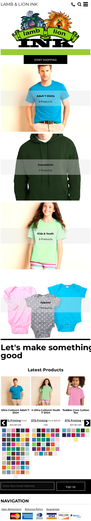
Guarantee (52, 509)
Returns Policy (34, 509)
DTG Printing (12, 420)
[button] (79, 4)
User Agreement (11, 509)
